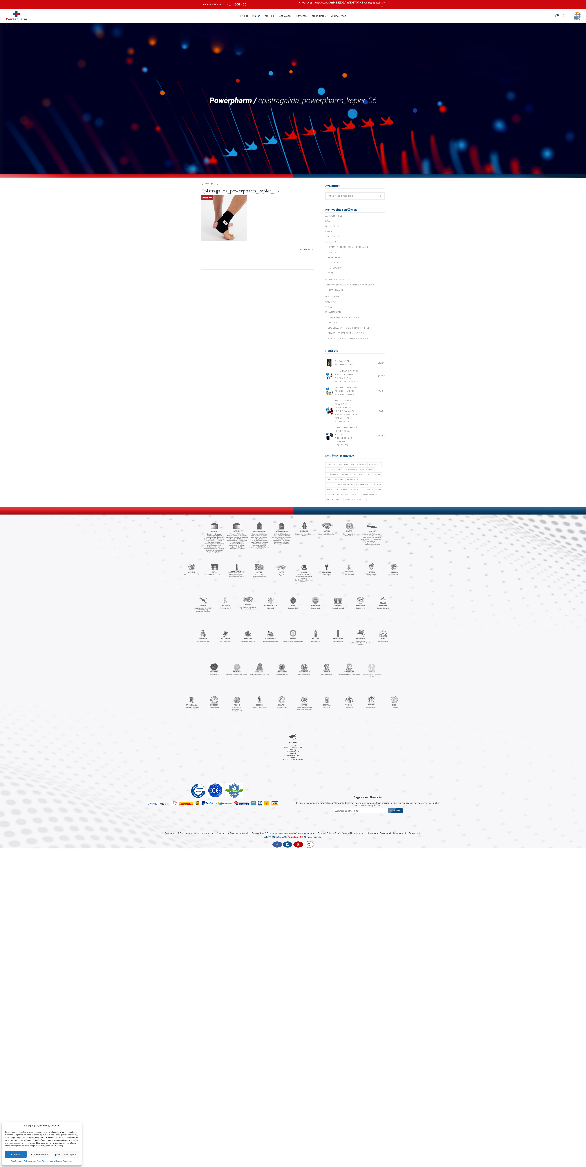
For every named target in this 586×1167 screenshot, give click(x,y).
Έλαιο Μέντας (332, 474)
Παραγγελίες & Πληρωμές (265, 826)
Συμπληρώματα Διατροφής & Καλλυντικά (349, 285)
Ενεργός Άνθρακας (335, 480)
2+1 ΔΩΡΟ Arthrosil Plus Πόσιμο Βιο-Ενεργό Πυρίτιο (346, 391)
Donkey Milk (375, 464)
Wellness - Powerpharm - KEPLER (348, 338)
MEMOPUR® (334, 268)
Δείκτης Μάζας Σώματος (353, 474)
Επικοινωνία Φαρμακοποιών (394, 826)
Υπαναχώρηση (286, 826)
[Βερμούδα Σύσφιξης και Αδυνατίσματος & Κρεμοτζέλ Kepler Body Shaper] (329, 376)
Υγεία (328, 307)
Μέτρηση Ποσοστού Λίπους (369, 485)
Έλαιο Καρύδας (366, 469)
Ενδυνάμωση (333, 312)
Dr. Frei (332, 323)
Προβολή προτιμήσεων (65, 1154)
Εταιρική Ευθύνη (326, 826)
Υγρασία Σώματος (334, 500)
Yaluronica (332, 236)
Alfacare (331, 242)
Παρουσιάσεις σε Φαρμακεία (364, 826)
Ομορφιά (330, 302)
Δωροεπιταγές (333, 216)
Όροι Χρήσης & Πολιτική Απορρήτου (26, 1161)
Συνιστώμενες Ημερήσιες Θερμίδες (343, 495)
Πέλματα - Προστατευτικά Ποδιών (348, 247)
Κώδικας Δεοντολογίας (238, 826)
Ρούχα (378, 490)
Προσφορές (332, 297)
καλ (327, 221)
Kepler (329, 469)
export (329, 231)
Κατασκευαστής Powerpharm (339, 485)
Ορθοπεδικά (367, 490)
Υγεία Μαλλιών (370, 495)
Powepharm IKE (295, 830)
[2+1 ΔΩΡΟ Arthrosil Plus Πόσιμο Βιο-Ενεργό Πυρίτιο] (329, 391)
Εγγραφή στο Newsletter (368, 790)
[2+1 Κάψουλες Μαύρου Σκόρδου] (329, 363)
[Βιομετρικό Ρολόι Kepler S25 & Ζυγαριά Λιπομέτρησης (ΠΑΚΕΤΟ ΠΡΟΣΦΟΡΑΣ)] (329, 436)
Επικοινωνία (415, 826)
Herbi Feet (334, 257)
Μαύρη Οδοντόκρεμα (336, 490)
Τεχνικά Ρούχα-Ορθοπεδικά (342, 317)
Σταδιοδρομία (342, 826)
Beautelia (343, 464)
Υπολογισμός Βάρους (355, 500)
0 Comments (306, 250)
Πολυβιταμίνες (337, 290)
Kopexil (339, 469)
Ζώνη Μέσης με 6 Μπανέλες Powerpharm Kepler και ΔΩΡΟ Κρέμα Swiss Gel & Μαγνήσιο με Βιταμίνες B (346, 411)
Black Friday (333, 226)
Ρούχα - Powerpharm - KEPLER (346, 333)
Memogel (333, 263)
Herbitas (333, 252)
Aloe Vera (331, 464)
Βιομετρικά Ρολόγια (337, 279)
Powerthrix (351, 469)
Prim (330, 273)
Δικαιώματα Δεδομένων (213, 826)
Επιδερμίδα (352, 480)
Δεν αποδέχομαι (39, 1154)
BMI (352, 464)
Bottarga (361, 464)
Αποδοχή (15, 1154)
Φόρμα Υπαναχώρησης (305, 826)
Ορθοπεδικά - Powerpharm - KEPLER (349, 328)
